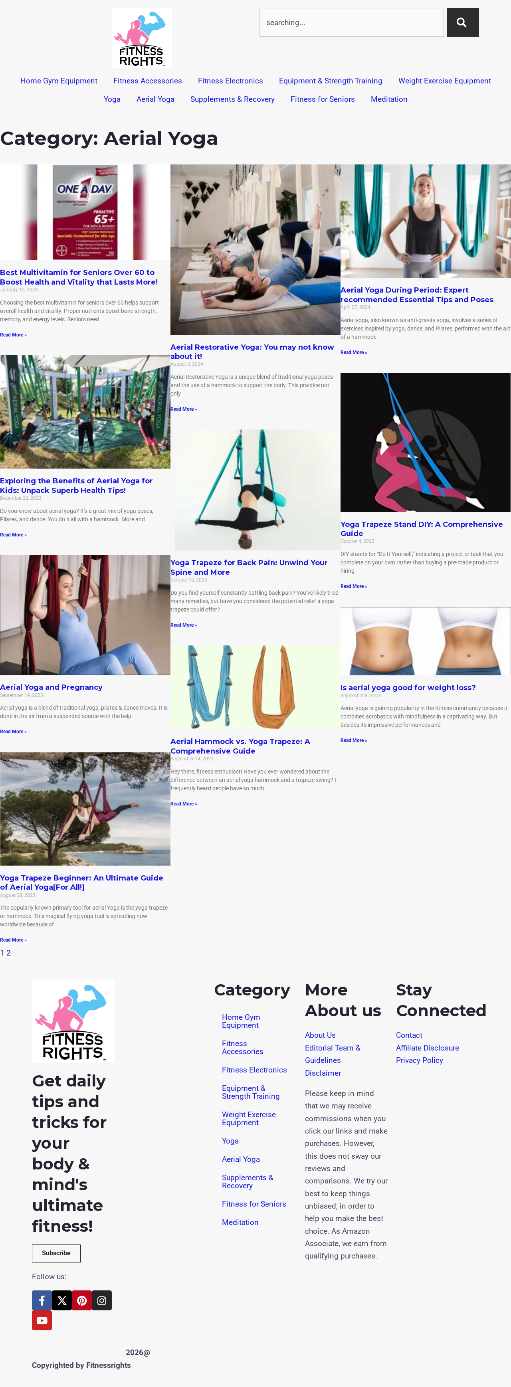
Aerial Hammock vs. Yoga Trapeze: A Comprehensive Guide (240, 746)
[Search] (463, 22)
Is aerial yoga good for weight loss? (408, 687)
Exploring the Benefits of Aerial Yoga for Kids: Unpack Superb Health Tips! (76, 486)
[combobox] (351, 22)
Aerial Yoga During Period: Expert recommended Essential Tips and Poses (417, 295)
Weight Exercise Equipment (444, 80)
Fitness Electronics (230, 80)
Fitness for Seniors (323, 99)
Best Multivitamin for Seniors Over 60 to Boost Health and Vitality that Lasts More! (79, 277)
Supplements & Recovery (232, 99)
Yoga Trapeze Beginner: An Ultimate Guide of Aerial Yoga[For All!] (81, 883)
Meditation (389, 99)
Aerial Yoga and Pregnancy (51, 687)
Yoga (112, 99)
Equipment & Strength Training (330, 80)
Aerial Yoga (155, 99)
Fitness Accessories (147, 80)
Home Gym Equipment (58, 80)
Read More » (13, 335)
